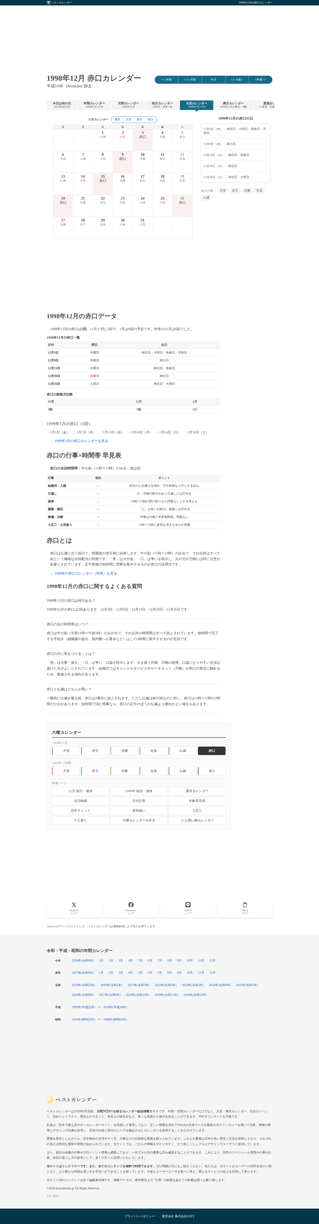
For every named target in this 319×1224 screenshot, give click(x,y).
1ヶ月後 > (237, 79)
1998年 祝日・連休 (139, 791)
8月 (169, 960)
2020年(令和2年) (111, 985)
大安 (128, 119)
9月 (179, 960)
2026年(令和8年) (83, 960)
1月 (101, 960)
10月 (190, 960)
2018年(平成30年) (115, 1007)
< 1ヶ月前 (190, 79)
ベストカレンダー (61, 2)
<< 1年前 (166, 79)
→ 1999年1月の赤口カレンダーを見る (79, 441)
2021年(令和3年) (139, 985)
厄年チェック (80, 810)
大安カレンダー (196, 105)
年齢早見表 (197, 801)
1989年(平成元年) (83, 1007)
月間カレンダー (128, 105)
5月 (140, 960)
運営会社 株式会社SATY (178, 1216)
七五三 (197, 810)
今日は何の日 (62, 105)
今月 (213, 79)
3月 (120, 960)
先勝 (247, 190)
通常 (117, 119)
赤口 (212, 771)
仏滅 (206, 197)
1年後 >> (260, 79)
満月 (139, 119)
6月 (150, 960)
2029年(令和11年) (166, 994)
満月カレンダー (233, 105)
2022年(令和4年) (166, 985)
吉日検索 (80, 801)
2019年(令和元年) (83, 985)
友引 (235, 190)
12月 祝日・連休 (80, 791)
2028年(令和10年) (138, 994)
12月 (212, 960)
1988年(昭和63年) (115, 1019)
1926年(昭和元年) (83, 1019)
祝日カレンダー (162, 105)
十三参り (80, 820)
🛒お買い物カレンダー (197, 820)
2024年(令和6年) (220, 985)
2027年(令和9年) (83, 972)
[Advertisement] (159, 35)
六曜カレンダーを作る (139, 820)
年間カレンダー (94, 105)
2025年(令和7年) (247, 985)
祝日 (150, 119)
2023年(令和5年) (193, 985)
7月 (160, 960)
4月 (130, 960)
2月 (111, 960)
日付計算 (138, 801)
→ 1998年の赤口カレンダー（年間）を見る (83, 573)
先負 (259, 190)
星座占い (269, 105)
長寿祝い (138, 810)
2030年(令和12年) (195, 994)
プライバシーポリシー (140, 1216)
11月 (201, 960)
